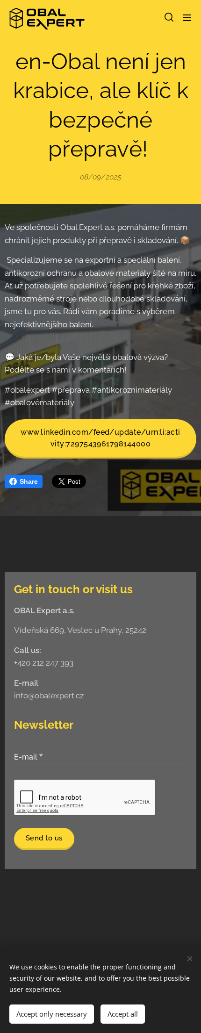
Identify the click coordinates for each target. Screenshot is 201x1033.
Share (29, 481)
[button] (168, 17)
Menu (187, 17)
